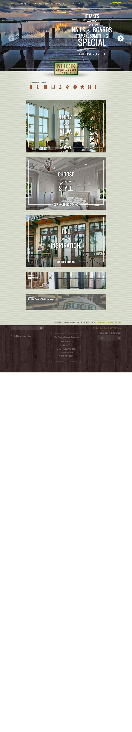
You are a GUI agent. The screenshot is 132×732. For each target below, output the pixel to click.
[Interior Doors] (38, 87)
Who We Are (25, 3)
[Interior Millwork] (68, 87)
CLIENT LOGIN (116, 328)
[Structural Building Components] (100, 87)
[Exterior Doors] (31, 87)
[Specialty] (85, 87)
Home (13, 3)
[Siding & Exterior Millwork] (53, 87)
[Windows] (45, 87)
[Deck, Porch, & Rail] (93, 87)
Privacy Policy (101, 322)
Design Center (74, 3)
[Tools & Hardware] (77, 87)
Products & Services (43, 3)
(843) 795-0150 (115, 3)
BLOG (105, 328)
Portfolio (60, 3)
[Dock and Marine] (61, 87)
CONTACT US (97, 328)
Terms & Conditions (114, 322)
